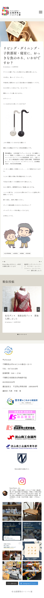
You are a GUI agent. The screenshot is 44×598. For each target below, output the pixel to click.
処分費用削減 (7, 253)
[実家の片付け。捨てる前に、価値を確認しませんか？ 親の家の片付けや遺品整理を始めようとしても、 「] (11, 551)
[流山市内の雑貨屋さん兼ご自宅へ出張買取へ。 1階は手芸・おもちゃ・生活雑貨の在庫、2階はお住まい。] (32, 570)
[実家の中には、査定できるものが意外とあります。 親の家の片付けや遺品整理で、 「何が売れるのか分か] (32, 531)
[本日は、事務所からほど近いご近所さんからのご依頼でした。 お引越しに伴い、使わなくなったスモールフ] (32, 511)
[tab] (17, 334)
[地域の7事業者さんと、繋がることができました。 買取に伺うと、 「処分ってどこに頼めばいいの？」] (32, 551)
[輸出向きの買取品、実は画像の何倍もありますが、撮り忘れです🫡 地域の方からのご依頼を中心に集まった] (11, 570)
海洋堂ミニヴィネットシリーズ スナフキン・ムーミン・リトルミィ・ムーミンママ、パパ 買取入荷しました (33, 266)
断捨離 (22, 253)
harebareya (7, 67)
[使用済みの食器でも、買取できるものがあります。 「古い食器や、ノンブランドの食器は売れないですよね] (11, 511)
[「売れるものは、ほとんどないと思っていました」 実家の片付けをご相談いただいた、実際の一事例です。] (11, 531)
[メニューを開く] (41, 12)
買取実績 (27, 253)
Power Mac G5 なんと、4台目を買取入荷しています (11, 264)
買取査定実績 (6, 44)
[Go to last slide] (5, 309)
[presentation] (22, 299)
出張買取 (15, 253)
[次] (38, 309)
